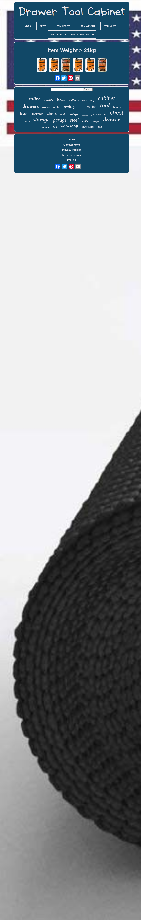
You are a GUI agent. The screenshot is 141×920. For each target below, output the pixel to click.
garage (60, 120)
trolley (69, 106)
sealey (48, 99)
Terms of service (72, 155)
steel (74, 120)
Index (71, 139)
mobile (46, 127)
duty (92, 101)
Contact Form (71, 144)
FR (74, 160)
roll (100, 126)
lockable (37, 114)
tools (61, 99)
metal (56, 107)
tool (105, 105)
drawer (111, 119)
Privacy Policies (71, 149)
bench (117, 107)
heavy (84, 101)
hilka (27, 121)
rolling (92, 107)
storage (41, 120)
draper (96, 121)
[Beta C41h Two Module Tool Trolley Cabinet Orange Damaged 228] (90, 65)
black (24, 113)
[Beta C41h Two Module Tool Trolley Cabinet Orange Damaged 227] (41, 65)
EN (69, 160)
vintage (73, 114)
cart (81, 107)
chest (116, 113)
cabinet (106, 98)
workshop (69, 125)
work (62, 114)
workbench (73, 100)
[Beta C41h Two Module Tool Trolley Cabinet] (66, 65)
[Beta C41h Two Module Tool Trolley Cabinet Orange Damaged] (54, 65)
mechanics (88, 126)
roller (34, 98)
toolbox (86, 121)
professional (99, 114)
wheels (52, 114)
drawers (31, 106)
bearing (85, 115)
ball (55, 127)
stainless (46, 107)
